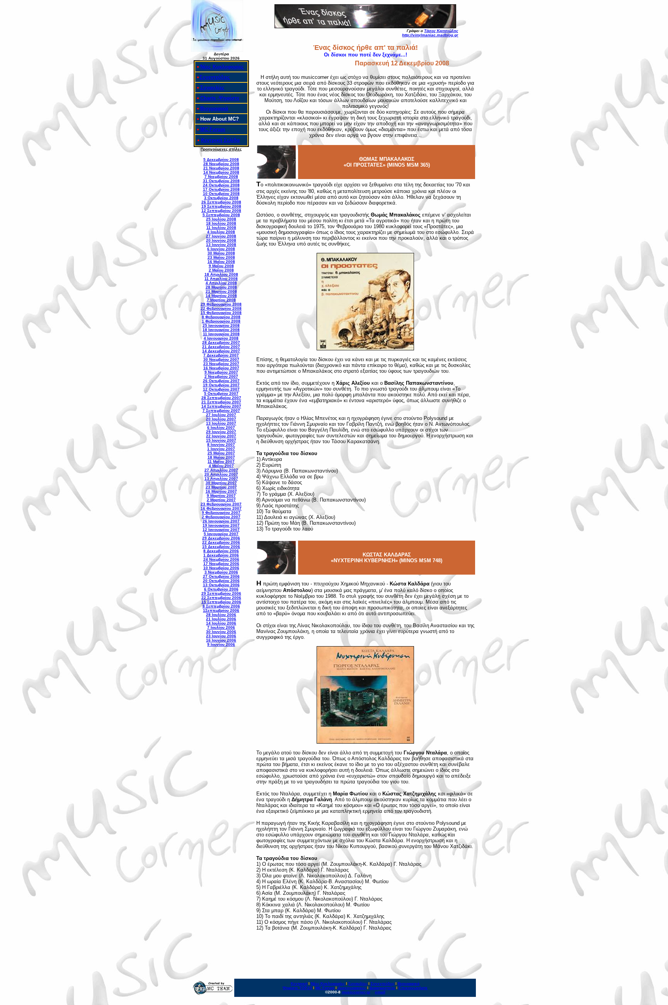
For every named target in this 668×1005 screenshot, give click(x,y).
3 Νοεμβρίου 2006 (221, 572)
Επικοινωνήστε (413, 988)
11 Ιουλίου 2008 (221, 227)
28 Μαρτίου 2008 (221, 287)
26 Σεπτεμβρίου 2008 (221, 202)
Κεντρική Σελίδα (220, 140)
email (380, 992)
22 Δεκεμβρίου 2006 (221, 542)
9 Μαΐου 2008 (221, 266)
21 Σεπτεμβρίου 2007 (221, 402)
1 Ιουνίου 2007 (221, 449)
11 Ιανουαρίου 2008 (221, 334)
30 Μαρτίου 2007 (221, 483)
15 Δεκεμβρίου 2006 (221, 546)
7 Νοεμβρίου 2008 (221, 176)
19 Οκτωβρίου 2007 (221, 385)
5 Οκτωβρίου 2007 (221, 393)
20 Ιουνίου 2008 (221, 240)
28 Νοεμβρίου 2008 (221, 164)
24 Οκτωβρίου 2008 (221, 185)
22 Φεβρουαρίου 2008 (221, 308)
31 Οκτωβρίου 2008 (221, 181)
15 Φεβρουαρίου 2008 (221, 313)
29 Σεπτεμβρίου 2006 (221, 593)
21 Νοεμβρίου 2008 (221, 168)
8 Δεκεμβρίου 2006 (221, 551)
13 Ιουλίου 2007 (221, 423)
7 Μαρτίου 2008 (221, 300)
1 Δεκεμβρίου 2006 (221, 555)
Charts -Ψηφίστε (219, 98)
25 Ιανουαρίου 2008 (221, 325)
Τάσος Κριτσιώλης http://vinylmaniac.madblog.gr (430, 33)
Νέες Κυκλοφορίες (222, 67)
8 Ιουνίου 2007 (221, 444)
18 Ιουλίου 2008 (221, 223)
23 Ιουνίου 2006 (221, 636)
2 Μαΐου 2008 (221, 270)
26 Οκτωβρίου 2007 (221, 381)
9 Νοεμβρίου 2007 (221, 372)
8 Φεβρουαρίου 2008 (221, 317)
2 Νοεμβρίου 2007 (221, 376)
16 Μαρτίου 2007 (221, 491)
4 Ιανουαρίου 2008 (221, 338)
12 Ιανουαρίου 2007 (221, 529)
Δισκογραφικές (352, 988)
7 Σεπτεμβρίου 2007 (221, 410)
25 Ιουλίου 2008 (221, 219)
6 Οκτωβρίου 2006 (221, 589)
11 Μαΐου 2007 (221, 461)
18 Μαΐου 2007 (221, 457)
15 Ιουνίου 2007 (221, 440)
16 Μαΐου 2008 (221, 261)
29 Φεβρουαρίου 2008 (221, 304)
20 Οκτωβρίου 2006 (221, 580)
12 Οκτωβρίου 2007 (221, 389)
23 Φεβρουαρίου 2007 (221, 504)
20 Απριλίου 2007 (221, 474)
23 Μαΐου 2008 (221, 257)
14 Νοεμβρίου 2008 (221, 172)
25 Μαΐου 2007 (221, 453)
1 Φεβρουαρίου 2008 (221, 321)
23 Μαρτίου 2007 (221, 487)
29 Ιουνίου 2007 (221, 432)
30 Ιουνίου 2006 (221, 632)
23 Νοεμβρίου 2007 (221, 364)
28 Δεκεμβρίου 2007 (221, 342)
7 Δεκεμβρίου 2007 (221, 355)
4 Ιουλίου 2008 (221, 232)
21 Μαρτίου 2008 (221, 291)
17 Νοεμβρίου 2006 (221, 563)
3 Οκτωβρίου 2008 (221, 198)
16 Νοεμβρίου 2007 (221, 368)
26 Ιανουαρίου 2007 (221, 521)
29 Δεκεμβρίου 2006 (221, 538)
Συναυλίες (212, 87)
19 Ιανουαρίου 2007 (221, 525)
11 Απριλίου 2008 (221, 278)
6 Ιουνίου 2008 (221, 249)
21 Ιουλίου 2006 (221, 619)
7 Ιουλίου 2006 (221, 627)
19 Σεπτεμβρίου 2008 (221, 206)
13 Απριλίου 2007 (221, 478)
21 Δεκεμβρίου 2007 (221, 347)
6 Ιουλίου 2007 (221, 427)
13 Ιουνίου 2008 (221, 244)
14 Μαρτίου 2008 (221, 295)
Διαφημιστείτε (382, 988)
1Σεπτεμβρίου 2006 (221, 610)
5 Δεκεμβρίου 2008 (221, 159)
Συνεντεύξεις (214, 77)
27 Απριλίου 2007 (221, 470)
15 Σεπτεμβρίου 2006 (221, 602)
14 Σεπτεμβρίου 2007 (221, 406)
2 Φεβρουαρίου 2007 (221, 517)
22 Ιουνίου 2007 (221, 436)
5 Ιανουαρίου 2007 (221, 534)
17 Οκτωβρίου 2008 (221, 189)
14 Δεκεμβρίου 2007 (221, 351)
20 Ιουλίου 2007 (221, 419)
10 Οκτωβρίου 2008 (221, 193)
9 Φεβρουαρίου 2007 (221, 512)
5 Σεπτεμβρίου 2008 (221, 215)
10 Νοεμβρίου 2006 (221, 568)
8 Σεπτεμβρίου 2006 (221, 606)
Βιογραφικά (214, 108)
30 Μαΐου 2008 (221, 253)
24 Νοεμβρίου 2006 (221, 559)
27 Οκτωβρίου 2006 (221, 576)
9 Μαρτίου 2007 (221, 495)
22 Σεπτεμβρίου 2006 (221, 597)
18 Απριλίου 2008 (221, 274)
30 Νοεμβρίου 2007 (221, 359)
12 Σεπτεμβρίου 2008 (221, 210)
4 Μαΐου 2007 (221, 466)
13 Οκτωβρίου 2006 (221, 585)
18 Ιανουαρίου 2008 (221, 330)
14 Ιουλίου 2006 (221, 623)
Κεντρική (299, 983)
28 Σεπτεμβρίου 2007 (221, 398)
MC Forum (212, 129)
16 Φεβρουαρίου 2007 (221, 508)
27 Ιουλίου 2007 (221, 415)
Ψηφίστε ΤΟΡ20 (297, 988)
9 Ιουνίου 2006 (221, 644)
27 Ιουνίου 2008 (221, 236)
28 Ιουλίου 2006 (221, 615)
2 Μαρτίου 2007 (221, 500)
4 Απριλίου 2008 (221, 283)
